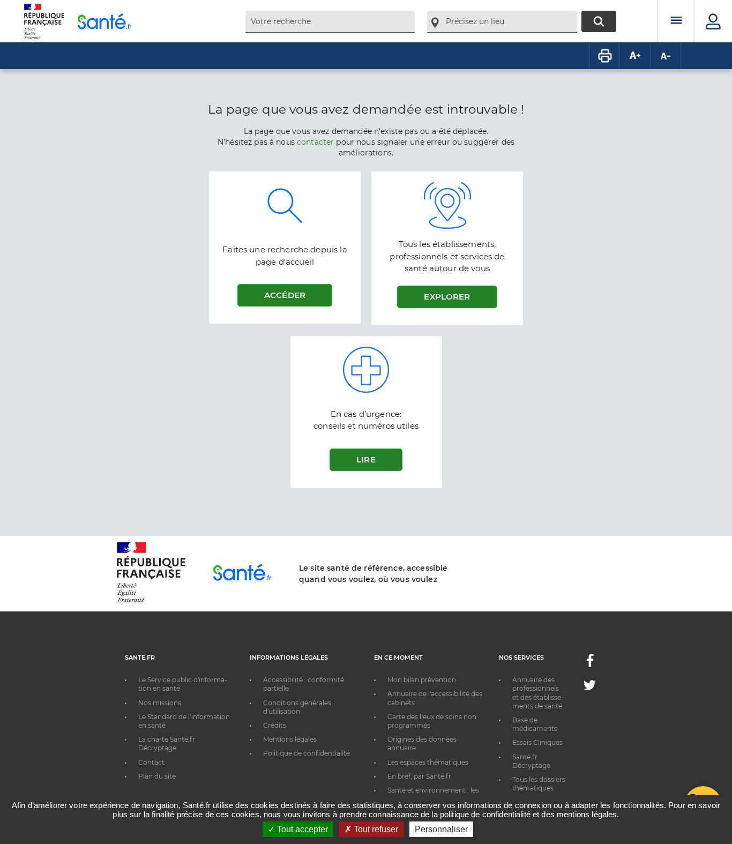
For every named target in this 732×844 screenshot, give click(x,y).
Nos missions (159, 703)
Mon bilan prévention (421, 680)
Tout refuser (375, 829)
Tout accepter (301, 829)
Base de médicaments (534, 724)
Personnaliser (441, 829)
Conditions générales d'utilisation (297, 707)
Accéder (284, 295)
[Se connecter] (713, 21)
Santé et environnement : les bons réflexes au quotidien (433, 794)
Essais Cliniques (537, 742)
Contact (151, 762)
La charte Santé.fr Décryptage (166, 743)
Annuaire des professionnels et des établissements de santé (538, 693)
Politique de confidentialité (306, 753)
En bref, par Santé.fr (419, 776)
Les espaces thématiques (427, 762)
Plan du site (157, 776)
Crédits (274, 725)
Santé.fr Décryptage (531, 761)
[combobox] (330, 22)
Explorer (447, 297)
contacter (315, 142)
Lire (366, 459)
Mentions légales (290, 739)
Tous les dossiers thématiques (538, 783)
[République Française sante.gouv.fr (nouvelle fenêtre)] (151, 601)
